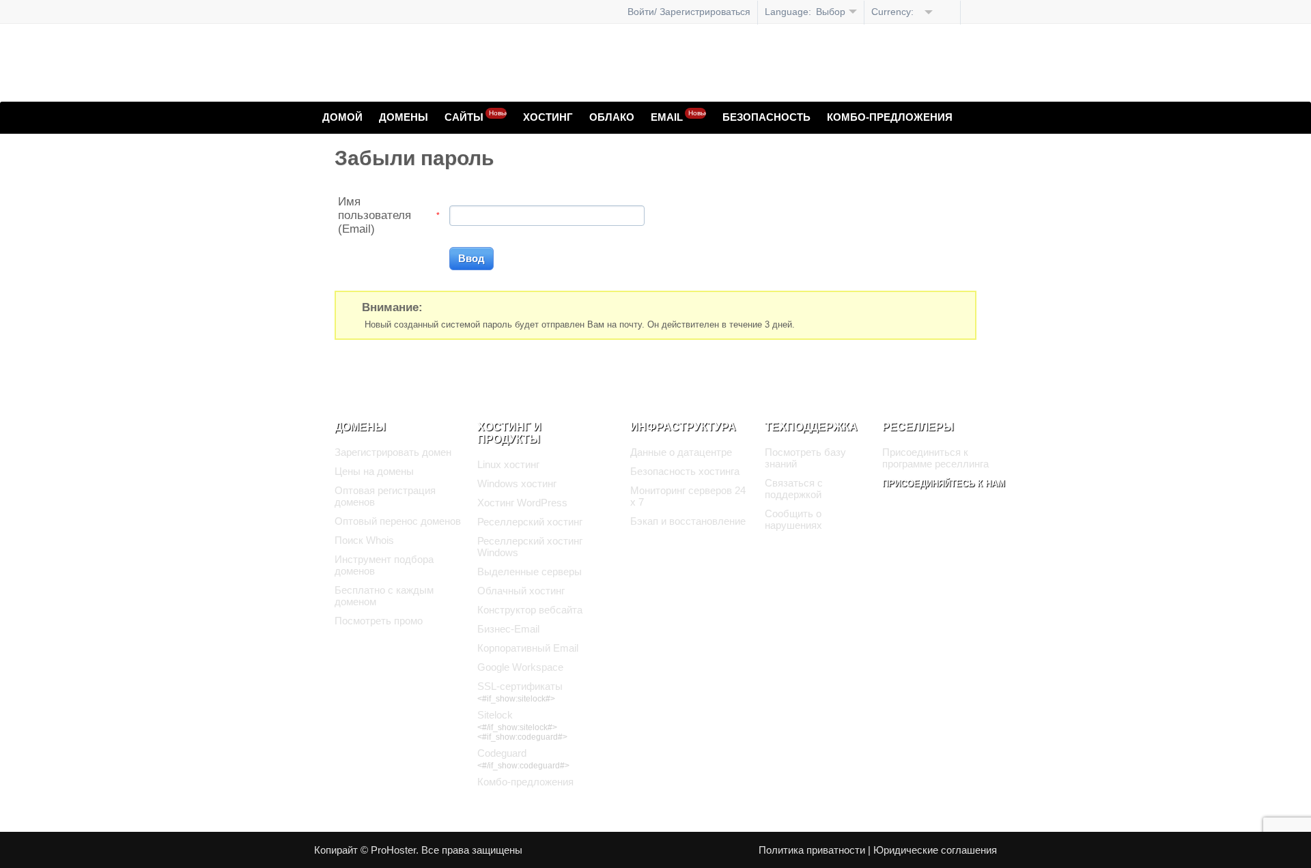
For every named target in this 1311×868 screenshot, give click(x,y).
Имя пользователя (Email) (374, 215)
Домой (342, 117)
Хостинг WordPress (522, 502)
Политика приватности (812, 850)
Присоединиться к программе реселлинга (935, 457)
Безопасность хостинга (684, 471)
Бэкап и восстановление (688, 521)
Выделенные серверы (529, 571)
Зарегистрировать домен (393, 452)
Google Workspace (520, 667)
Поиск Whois (364, 540)
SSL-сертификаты (520, 686)
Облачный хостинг (521, 590)
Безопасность (766, 117)
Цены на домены (374, 471)
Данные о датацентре (681, 452)
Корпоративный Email (527, 648)
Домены (403, 117)
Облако (611, 117)
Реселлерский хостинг (529, 521)
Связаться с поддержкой (794, 488)
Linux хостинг (508, 464)
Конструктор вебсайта (529, 610)
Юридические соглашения (935, 850)
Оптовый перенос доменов (398, 521)
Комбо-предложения (890, 117)
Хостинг (548, 117)
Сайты (476, 116)
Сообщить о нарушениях (793, 519)
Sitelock (495, 715)
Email (678, 116)
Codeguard (501, 753)
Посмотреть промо (379, 620)
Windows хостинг (516, 483)
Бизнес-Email (508, 629)
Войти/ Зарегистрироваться (689, 11)
